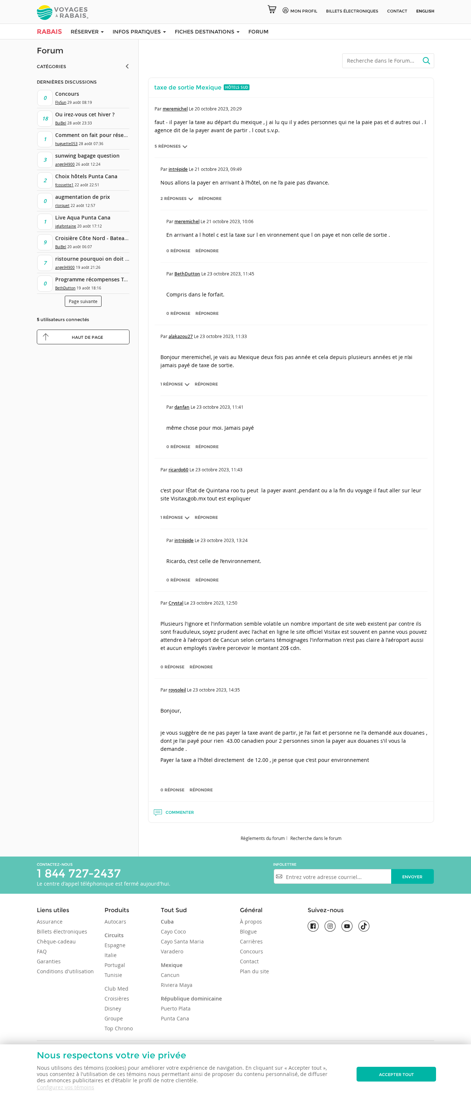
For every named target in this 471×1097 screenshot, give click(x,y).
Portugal (115, 964)
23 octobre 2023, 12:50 (213, 603)
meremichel (175, 109)
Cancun (170, 974)
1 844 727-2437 (79, 873)
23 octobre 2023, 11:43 (218, 469)
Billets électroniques (62, 931)
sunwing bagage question (87, 155)
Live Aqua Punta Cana (82, 217)
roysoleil (177, 690)
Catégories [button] (51, 66)
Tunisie (113, 974)
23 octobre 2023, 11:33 (223, 336)
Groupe (114, 1018)
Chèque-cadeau (56, 941)
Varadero (172, 951)
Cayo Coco (173, 931)
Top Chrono (119, 1028)
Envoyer (412, 876)
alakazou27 (181, 336)
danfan (182, 407)
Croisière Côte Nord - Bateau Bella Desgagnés (112, 238)
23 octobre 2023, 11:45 (230, 274)
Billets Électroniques (352, 11)
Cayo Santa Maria (182, 941)
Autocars (115, 921)
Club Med (116, 988)
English (425, 11)
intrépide (178, 169)
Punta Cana (175, 1018)
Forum (258, 31)
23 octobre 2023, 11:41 (220, 407)
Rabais (49, 32)
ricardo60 (178, 470)
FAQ (42, 951)
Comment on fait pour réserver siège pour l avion (117, 134)
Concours (67, 93)
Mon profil (303, 11)
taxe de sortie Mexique (188, 87)
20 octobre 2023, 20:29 (218, 109)
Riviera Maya (176, 984)
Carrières (251, 941)
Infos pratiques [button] (137, 31)
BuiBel (60, 123)
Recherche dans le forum (315, 838)
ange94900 (65, 164)
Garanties (49, 961)
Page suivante (83, 301)
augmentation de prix (82, 196)
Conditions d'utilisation (65, 971)
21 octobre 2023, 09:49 (218, 169)
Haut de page (87, 337)
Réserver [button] (85, 31)
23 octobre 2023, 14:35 (216, 690)
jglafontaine (65, 226)
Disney (113, 1008)
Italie (111, 955)
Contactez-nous (54, 864)
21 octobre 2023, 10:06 (230, 221)
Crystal (176, 603)
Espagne (115, 945)
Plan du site (254, 971)
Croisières (117, 998)
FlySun (60, 102)
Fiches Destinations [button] (205, 31)
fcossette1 (64, 185)
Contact (397, 11)
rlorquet (62, 205)
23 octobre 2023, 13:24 (224, 540)
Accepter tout (396, 1074)
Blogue (248, 931)
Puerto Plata (176, 1008)
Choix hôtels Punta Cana (86, 176)
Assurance (50, 921)
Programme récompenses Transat (97, 279)
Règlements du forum (263, 838)
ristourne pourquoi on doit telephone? (104, 258)
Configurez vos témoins (65, 1087)
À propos (251, 921)
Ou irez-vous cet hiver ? (84, 114)
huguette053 (66, 143)
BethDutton (65, 288)
